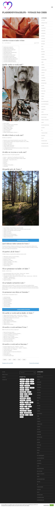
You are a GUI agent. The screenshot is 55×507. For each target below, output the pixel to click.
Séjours (43, 127)
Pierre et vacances (45, 119)
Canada (42, 56)
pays (28, 404)
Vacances (43, 135)
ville (22, 415)
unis (21, 412)
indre (14, 359)
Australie (43, 38)
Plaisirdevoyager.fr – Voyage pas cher (24, 12)
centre (5, 359)
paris (31, 402)
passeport (22, 404)
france (23, 392)
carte (32, 381)
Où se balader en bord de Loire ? (9, 56)
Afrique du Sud (44, 22)
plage (22, 406)
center (22, 383)
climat (32, 383)
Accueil (3, 371)
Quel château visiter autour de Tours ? (10, 52)
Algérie (42, 25)
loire (19, 359)
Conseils (43, 67)
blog (42, 46)
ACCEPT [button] (51, 505)
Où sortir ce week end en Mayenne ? (10, 61)
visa (31, 414)
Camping (43, 54)
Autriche (43, 41)
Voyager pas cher (44, 143)
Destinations (43, 83)
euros (22, 389)
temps (29, 410)
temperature (23, 410)
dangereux (27, 385)
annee (27, 379)
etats (27, 387)
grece (29, 391)
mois (26, 396)
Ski (41, 130)
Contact (4, 377)
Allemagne (43, 28)
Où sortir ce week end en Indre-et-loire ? (11, 58)
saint (30, 406)
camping (22, 381)
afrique (22, 379)
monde (23, 398)
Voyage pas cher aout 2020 (7, 363)
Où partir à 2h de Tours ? (8, 53)
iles (26, 394)
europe (32, 387)
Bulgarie (43, 51)
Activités (43, 20)
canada (27, 381)
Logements (43, 109)
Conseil (42, 64)
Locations (43, 106)
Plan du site (4, 379)
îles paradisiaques (44, 101)
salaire (22, 408)
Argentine (43, 30)
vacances (28, 413)
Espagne (42, 88)
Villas (42, 138)
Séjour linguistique (41, 479)
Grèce (42, 98)
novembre (22, 400)
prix (25, 406)
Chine (42, 62)
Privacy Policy (5, 374)
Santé (42, 122)
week (24, 359)
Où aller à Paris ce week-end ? (9, 48)
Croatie (42, 75)
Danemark (43, 80)
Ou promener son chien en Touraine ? (10, 57)
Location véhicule (44, 104)
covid (22, 385)
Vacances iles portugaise (34, 363)
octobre (28, 400)
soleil (27, 408)
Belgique (43, 43)
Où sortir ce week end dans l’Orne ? (10, 60)
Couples (43, 72)
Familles (43, 93)
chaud (27, 383)
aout (32, 379)
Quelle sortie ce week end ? (8, 47)
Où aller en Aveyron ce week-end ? (9, 49)
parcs (26, 402)
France (42, 96)
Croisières (43, 77)
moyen (29, 398)
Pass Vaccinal (44, 117)
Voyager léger (44, 140)
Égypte (42, 85)
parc (22, 402)
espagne (22, 387)
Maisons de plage (44, 114)
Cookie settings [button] (46, 505)
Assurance (43, 33)
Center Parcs (43, 59)
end (9, 359)
